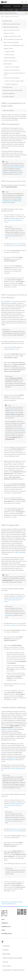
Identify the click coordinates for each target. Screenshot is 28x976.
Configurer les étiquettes (9, 57)
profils (20, 428)
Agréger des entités (9, 51)
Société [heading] (3, 930)
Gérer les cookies (7, 966)
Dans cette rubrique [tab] (8, 110)
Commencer (10, 9)
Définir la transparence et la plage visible (13, 39)
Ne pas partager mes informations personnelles (13, 970)
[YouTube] (25, 913)
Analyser (22, 9)
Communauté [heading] (4, 923)
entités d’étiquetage (20, 552)
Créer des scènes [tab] (7, 87)
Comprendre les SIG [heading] (6, 926)
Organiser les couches (9, 33)
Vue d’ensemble (6, 6)
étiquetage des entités (12, 759)
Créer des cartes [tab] (7, 21)
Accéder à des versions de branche (12, 70)
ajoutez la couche (15, 245)
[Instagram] (21, 913)
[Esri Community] (18, 913)
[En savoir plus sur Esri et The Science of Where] (4, 913)
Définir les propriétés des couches (12, 30)
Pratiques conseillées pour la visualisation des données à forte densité (12, 200)
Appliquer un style (14, 349)
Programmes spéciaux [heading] (6, 933)
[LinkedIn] (25, 910)
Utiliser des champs (9, 54)
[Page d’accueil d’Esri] (4, 2)
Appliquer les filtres (8, 48)
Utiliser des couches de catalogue (11, 78)
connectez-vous (9, 235)
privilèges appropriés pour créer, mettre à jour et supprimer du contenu (14, 220)
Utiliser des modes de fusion (10, 60)
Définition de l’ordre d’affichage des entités (14, 45)
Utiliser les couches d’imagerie (12, 67)
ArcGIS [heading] (3, 919)
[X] (21, 910)
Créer (16, 9)
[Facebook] (18, 910)
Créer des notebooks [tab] (8, 96)
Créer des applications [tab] (9, 93)
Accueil (3, 9)
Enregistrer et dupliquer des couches (12, 36)
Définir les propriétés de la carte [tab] (11, 24)
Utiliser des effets (8, 63)
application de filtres (7, 729)
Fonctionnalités (16, 6)
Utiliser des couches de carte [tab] (10, 27)
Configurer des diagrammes (11, 84)
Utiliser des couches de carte (11, 16)
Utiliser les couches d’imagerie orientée (14, 81)
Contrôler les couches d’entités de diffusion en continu (14, 73)
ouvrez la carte (16, 243)
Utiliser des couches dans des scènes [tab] (12, 90)
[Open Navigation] (26, 2)
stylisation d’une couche (11, 301)
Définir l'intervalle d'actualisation (11, 42)
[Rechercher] (22, 2)
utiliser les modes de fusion (16, 167)
